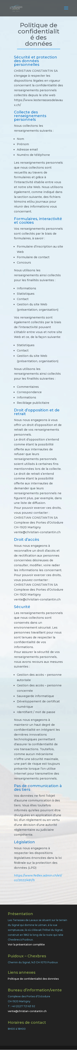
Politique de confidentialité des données (33, 978)
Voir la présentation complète (26, 944)
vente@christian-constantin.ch (27, 1011)
